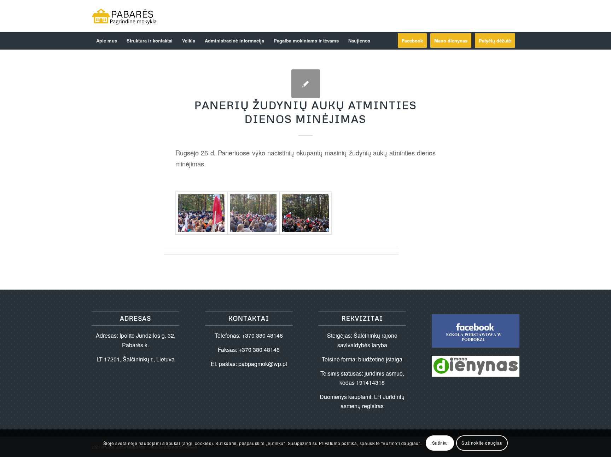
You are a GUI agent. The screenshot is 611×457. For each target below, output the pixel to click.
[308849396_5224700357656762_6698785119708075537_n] (201, 213)
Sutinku (440, 443)
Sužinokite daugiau (481, 443)
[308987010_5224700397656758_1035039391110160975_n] (305, 213)
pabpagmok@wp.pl (262, 364)
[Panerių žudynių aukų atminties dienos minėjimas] (305, 83)
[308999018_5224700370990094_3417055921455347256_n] (253, 213)
